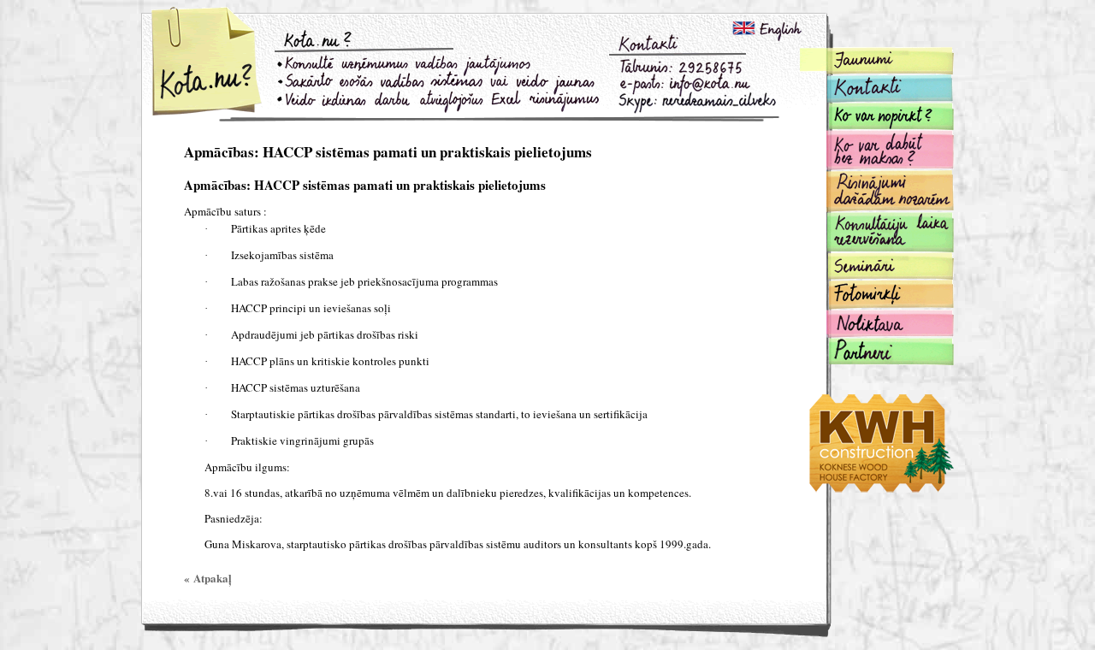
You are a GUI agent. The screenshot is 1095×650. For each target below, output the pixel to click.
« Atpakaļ (208, 578)
